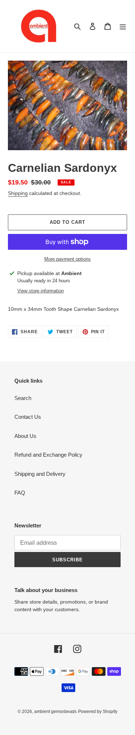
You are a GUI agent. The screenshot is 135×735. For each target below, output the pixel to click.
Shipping (18, 193)
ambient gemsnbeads (55, 711)
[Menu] (122, 26)
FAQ (19, 493)
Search (22, 398)
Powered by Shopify (97, 711)
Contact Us (27, 417)
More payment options (67, 259)
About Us (25, 436)
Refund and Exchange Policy (48, 455)
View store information (40, 290)
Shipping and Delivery (40, 474)
